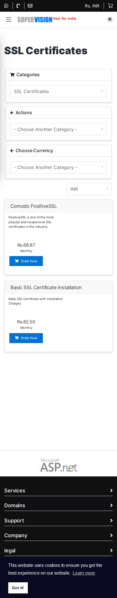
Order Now (28, 261)
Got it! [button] (18, 587)
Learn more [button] (84, 573)
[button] (8, 20)
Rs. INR (92, 6)
